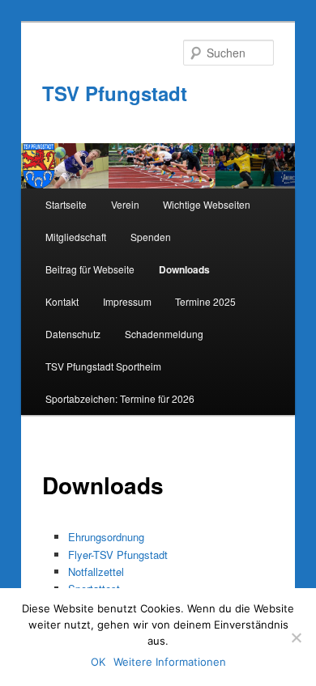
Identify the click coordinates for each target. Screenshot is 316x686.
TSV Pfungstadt (114, 93)
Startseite (66, 204)
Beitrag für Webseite (90, 269)
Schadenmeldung (164, 334)
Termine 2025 (205, 301)
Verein (125, 204)
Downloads (184, 269)
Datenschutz (72, 334)
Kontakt (62, 301)
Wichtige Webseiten (206, 204)
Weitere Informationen (169, 661)
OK (98, 661)
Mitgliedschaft (75, 236)
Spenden (150, 236)
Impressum (127, 301)
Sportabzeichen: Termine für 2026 (119, 398)
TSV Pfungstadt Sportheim (103, 366)
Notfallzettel (96, 571)
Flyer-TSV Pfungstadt (118, 554)
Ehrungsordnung (106, 536)
